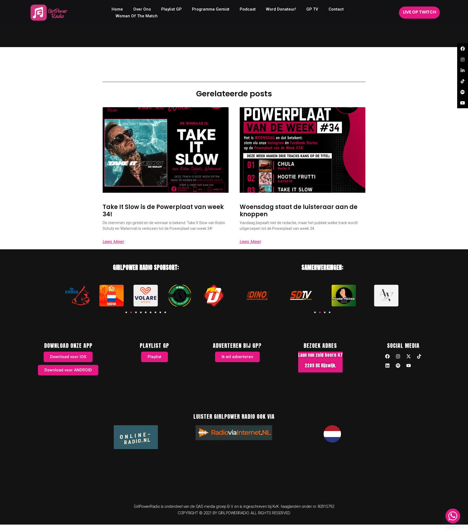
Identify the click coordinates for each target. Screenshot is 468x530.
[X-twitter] (408, 356)
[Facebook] (387, 356)
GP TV (312, 9)
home (117, 9)
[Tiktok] (419, 356)
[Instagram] (397, 356)
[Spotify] (397, 365)
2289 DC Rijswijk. (320, 365)
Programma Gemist (210, 9)
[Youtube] (408, 365)
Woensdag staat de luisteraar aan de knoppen (299, 210)
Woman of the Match (137, 16)
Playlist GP (171, 9)
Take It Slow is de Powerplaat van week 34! (163, 210)
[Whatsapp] (453, 516)
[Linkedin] (387, 365)
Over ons (142, 9)
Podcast (248, 9)
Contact (336, 9)
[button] (126, 312)
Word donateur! (281, 9)
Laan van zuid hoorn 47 (320, 355)
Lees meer (113, 242)
